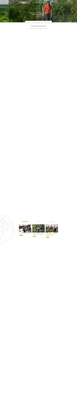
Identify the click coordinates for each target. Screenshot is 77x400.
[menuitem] (33, 2)
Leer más (21, 235)
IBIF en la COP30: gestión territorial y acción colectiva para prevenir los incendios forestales (51, 234)
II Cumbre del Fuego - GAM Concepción (25, 233)
